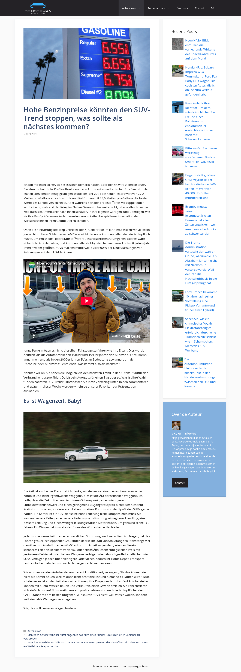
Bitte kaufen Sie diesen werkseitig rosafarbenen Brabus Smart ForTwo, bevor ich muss (201, 157)
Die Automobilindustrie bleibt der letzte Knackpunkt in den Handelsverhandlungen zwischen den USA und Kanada (200, 372)
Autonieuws (129, 8)
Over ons (182, 8)
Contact (199, 8)
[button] (213, 8)
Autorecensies (156, 8)
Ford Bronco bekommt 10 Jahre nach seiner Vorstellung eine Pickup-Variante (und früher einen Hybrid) (201, 301)
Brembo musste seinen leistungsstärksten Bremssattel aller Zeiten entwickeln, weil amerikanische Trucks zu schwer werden (200, 220)
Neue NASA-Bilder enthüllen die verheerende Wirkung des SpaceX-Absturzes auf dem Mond (200, 49)
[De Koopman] (38, 8)
